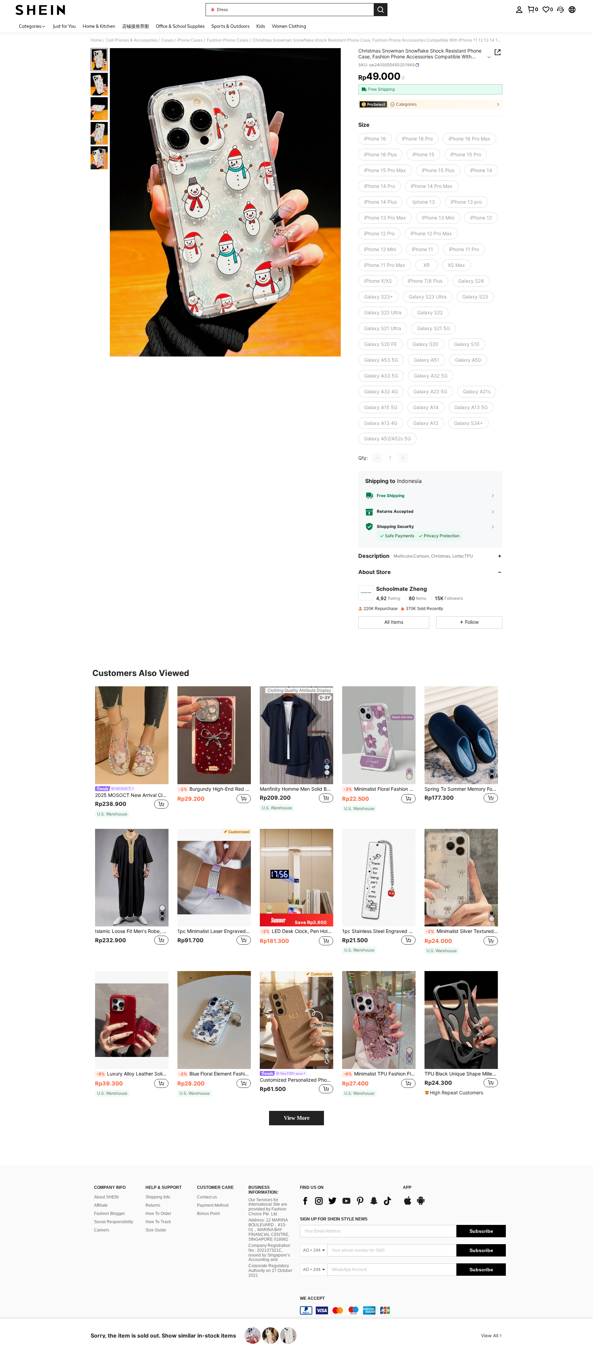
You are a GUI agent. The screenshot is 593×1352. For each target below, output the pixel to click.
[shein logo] (40, 9)
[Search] (380, 9)
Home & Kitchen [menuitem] (99, 26)
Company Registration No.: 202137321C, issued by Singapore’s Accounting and (269, 1252)
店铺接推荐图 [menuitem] (135, 26)
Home (96, 40)
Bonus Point (208, 1213)
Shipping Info (158, 1197)
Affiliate (101, 1205)
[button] (560, 9)
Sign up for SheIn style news (334, 1219)
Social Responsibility (113, 1221)
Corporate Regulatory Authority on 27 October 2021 (270, 1270)
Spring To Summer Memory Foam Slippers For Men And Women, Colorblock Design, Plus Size (461, 789)
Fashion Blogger (109, 1213)
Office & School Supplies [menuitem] (180, 26)
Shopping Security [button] (395, 526)
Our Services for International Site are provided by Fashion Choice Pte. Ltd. (267, 1207)
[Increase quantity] (402, 458)
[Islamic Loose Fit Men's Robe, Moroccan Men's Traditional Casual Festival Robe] (131, 878)
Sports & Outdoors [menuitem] (230, 26)
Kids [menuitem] (260, 26)
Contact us (207, 1197)
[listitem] (131, 752)
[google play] (421, 1204)
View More (297, 1118)
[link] (532, 9)
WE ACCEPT (312, 1298)
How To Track (158, 1221)
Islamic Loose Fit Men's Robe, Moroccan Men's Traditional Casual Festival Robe (131, 931)
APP (407, 1187)
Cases (167, 40)
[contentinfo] (403, 1310)
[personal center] (519, 9)
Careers (101, 1230)
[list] (348, 1201)
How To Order (158, 1213)
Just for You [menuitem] (64, 26)
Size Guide (156, 1230)
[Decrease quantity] (376, 458)
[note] (112, 814)
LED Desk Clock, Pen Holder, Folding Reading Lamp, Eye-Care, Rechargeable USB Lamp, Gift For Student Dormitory (297, 931)
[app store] (407, 1204)
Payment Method (213, 1205)
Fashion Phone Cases (227, 40)
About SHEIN (106, 1197)
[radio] (375, 139)
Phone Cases (190, 40)
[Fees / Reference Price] (403, 78)
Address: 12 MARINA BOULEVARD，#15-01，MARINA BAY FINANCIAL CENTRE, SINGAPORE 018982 (268, 1230)
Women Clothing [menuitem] (289, 26)
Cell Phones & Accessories (131, 40)
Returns (153, 1205)
